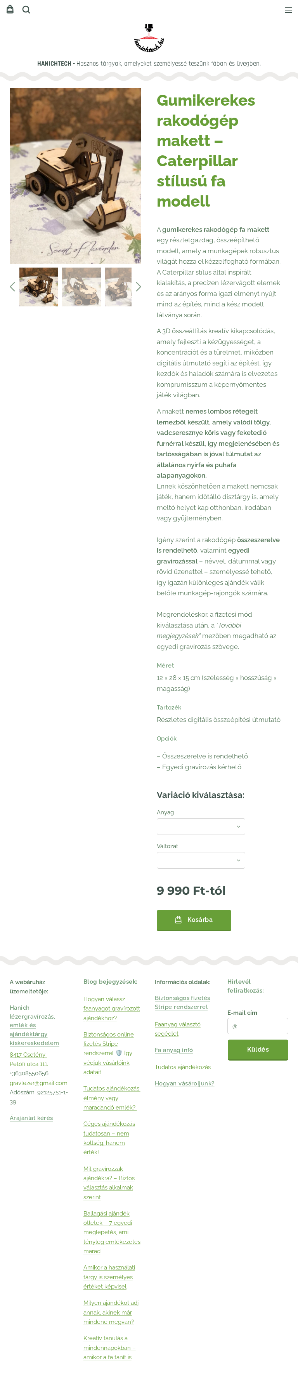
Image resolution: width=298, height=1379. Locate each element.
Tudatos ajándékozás (183, 1067)
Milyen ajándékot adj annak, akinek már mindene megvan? (111, 1312)
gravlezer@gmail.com (39, 1083)
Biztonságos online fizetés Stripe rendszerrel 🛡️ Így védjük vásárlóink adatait (108, 1053)
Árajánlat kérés (31, 1118)
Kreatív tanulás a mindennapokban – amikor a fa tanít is (109, 1348)
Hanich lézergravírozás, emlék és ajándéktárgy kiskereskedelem (34, 1025)
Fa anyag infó (174, 1050)
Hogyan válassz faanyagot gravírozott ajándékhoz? (111, 1009)
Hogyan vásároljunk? (185, 1083)
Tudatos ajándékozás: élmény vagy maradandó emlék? (111, 1098)
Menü (288, 9)
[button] (26, 9)
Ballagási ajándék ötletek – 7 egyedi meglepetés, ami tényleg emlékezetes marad (111, 1232)
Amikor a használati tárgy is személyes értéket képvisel (109, 1277)
